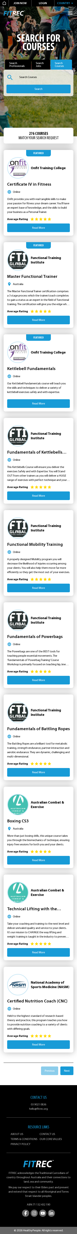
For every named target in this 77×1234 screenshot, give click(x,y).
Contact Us (47, 1134)
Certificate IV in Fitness (29, 184)
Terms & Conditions (24, 1139)
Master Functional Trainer (32, 276)
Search (38, 89)
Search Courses (59, 65)
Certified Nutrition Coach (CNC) (37, 1001)
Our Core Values (51, 1139)
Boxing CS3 (18, 821)
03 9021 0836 (38, 1104)
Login (43, 3)
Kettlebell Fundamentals (31, 368)
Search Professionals (17, 65)
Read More (38, 227)
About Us (17, 1134)
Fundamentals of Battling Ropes (38, 728)
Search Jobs (40, 65)
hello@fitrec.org (38, 1108)
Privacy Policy (20, 1144)
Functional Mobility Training (35, 544)
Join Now (20, 3)
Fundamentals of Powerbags (35, 636)
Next (67, 1070)
